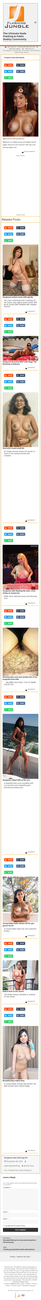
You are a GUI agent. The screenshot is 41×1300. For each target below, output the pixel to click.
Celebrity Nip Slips (23, 1257)
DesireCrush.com (29, 48)
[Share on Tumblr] (21, 65)
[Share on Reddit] (9, 65)
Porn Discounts (7, 50)
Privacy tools (16, 1285)
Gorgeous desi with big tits (16, 1157)
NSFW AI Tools (19, 52)
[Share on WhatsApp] (8, 78)
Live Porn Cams (16, 50)
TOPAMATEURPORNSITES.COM (26, 47)
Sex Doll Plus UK (35, 50)
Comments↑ (31, 311)
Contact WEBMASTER (11, 1284)
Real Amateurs (25, 1170)
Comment (7, 1188)
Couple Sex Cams (20, 214)
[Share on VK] (21, 71)
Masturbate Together (14, 48)
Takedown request (28, 1285)
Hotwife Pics (13, 1170)
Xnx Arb (26, 52)
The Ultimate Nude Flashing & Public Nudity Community (14, 36)
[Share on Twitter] (9, 71)
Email (6, 1219)
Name (5, 1212)
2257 (22, 1284)
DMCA (28, 1284)
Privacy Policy (19, 1226)
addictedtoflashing (12, 1166)
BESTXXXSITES (12, 47)
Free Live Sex (26, 50)
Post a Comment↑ (29, 151)
